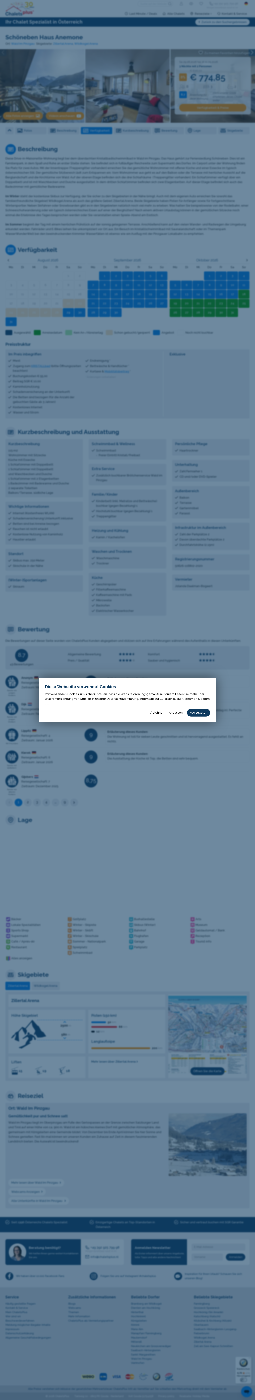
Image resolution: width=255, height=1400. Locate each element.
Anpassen (176, 712)
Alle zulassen (198, 712)
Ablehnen (157, 712)
